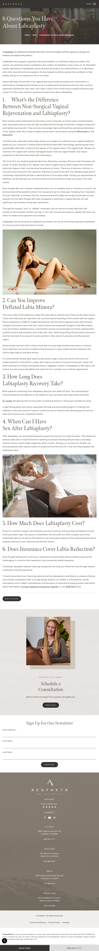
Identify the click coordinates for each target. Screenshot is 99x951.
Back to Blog (11, 599)
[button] (4, 940)
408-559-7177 (31, 939)
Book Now (51, 705)
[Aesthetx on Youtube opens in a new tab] (49, 817)
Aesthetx (9, 52)
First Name (8, 741)
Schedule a (50, 684)
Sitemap (66, 922)
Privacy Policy (54, 922)
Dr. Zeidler (8, 401)
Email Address (10, 730)
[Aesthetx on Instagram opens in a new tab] (54, 817)
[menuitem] (45, 817)
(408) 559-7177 (73, 586)
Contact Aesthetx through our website (39, 586)
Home (27, 35)
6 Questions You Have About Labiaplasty (57, 35)
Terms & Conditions (38, 922)
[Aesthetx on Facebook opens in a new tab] (45, 817)
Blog (34, 35)
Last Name (7, 752)
